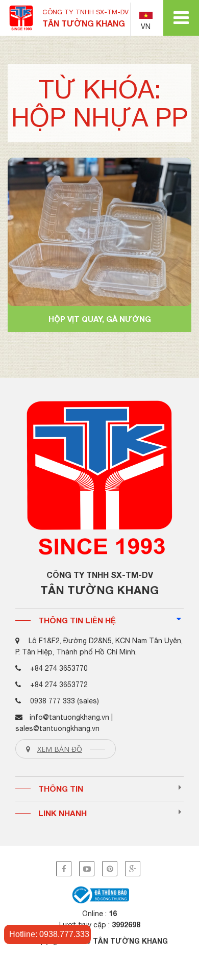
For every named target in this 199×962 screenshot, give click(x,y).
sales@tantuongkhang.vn (57, 728)
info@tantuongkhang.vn (69, 717)
